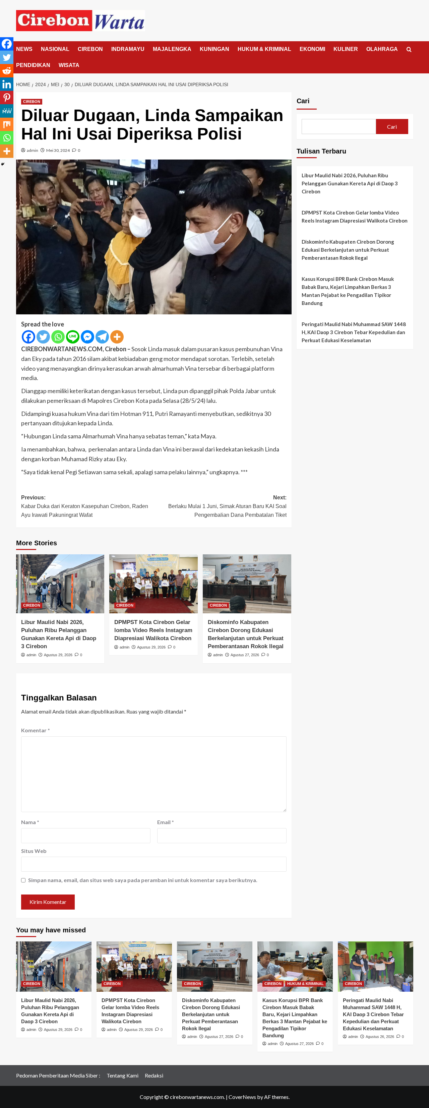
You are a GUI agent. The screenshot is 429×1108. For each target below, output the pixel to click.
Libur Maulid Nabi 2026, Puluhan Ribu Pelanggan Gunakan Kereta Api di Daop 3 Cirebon (350, 183)
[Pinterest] (6, 97)
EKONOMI (312, 49)
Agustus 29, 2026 (58, 655)
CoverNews (242, 1097)
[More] (117, 337)
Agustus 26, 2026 (380, 1037)
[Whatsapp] (58, 337)
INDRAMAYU (127, 49)
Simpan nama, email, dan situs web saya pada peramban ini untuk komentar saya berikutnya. (142, 880)
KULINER (345, 49)
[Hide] (2, 164)
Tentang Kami (122, 1075)
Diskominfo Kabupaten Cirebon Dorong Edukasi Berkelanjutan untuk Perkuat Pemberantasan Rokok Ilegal (348, 250)
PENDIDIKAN (33, 65)
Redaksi (154, 1075)
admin (32, 150)
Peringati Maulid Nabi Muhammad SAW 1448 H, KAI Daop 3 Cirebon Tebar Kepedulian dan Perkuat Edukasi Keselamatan (354, 332)
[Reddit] (6, 70)
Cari (303, 101)
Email (165, 822)
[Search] (409, 50)
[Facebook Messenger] (87, 337)
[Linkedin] (6, 84)
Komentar (35, 730)
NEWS (24, 49)
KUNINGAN (214, 49)
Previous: (84, 506)
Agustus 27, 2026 (245, 655)
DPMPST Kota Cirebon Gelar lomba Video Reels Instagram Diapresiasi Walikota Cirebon (153, 630)
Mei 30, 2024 (58, 150)
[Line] (72, 337)
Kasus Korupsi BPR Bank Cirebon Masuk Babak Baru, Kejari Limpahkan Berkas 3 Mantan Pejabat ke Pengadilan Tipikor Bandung (348, 291)
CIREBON (90, 49)
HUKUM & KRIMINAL (264, 49)
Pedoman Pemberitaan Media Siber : (58, 1075)
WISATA (69, 65)
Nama (30, 822)
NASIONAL (55, 49)
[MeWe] (6, 111)
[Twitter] (43, 337)
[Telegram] (102, 337)
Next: (227, 506)
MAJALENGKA (172, 49)
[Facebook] (28, 337)
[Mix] (6, 124)
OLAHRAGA (382, 49)
